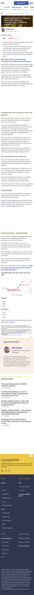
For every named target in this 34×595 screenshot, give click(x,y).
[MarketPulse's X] (6, 471)
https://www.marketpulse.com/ (9, 333)
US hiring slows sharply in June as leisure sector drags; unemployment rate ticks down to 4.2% (15, 393)
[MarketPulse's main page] (2, 13)
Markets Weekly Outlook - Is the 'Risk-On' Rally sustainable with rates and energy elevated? (15, 403)
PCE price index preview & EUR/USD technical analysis (14, 385)
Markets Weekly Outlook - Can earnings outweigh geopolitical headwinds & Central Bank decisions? (16, 412)
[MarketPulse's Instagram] (2, 471)
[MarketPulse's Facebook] (9, 471)
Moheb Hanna (8, 387)
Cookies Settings (24, 546)
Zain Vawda (10, 28)
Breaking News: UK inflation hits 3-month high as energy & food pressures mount (16, 421)
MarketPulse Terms (18, 332)
